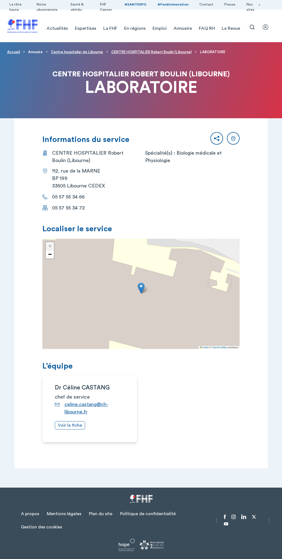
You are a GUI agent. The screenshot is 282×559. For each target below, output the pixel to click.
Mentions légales (64, 514)
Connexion (268, 27)
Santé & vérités (77, 7)
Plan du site (100, 514)
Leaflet (205, 347)
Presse (229, 4)
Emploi (160, 28)
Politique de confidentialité (148, 514)
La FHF (110, 28)
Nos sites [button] (250, 7)
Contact (206, 4)
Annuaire (182, 28)
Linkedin (244, 516)
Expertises (85, 28)
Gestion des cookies (41, 527)
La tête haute (15, 7)
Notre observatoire (47, 7)
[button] (216, 138)
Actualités (57, 28)
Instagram (233, 516)
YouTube (226, 524)
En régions (135, 28)
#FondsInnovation (173, 4)
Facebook (225, 516)
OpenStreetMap (219, 347)
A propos (30, 514)
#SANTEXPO (135, 4)
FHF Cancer (106, 7)
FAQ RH (207, 28)
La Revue (231, 28)
